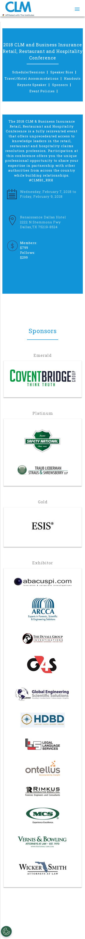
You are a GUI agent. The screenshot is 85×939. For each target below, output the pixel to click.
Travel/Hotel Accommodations (32, 78)
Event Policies (42, 91)
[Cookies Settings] (6, 931)
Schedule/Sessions (28, 72)
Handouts (72, 78)
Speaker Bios (61, 72)
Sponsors (60, 84)
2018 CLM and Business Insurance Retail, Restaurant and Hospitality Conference (43, 51)
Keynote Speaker (32, 84)
